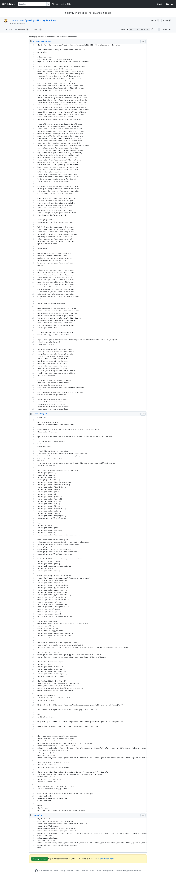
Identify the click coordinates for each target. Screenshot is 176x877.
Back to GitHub (66, 4)
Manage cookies (108, 870)
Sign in (160, 4)
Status (77, 870)
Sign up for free (39, 859)
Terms (56, 870)
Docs (92, 870)
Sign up (169, 4)
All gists (55, 4)
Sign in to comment (106, 859)
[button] (152, 29)
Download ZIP (166, 29)
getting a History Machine (41, 20)
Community (84, 870)
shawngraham (16, 20)
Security (70, 870)
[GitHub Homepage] (36, 870)
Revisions (23, 29)
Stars (37, 29)
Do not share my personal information (128, 870)
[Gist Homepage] (9, 4)
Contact (98, 870)
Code (10, 29)
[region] (88, 227)
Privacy (62, 870)
